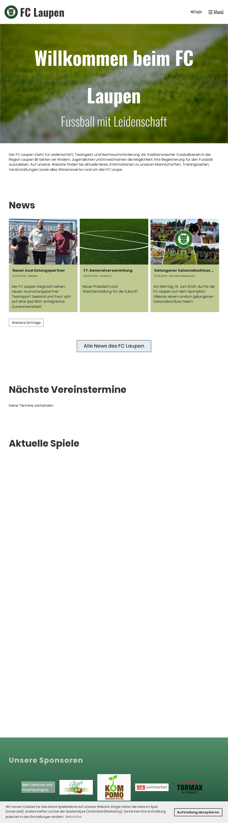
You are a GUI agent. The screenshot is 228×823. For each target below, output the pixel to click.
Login (198, 11)
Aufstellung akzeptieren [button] (198, 812)
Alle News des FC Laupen (114, 345)
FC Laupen (42, 11)
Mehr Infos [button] (73, 817)
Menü (218, 11)
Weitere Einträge (26, 322)
